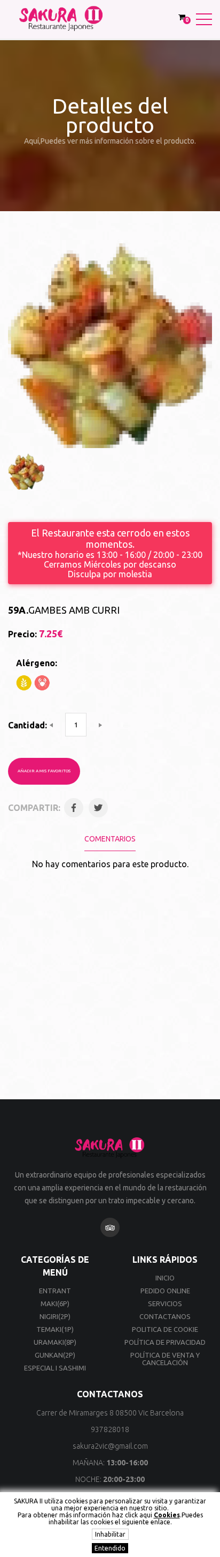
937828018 (110, 1429)
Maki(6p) (55, 1303)
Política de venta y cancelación (165, 1358)
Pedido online (165, 1290)
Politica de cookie (165, 1329)
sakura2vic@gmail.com (110, 1446)
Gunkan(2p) (55, 1355)
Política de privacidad (165, 1342)
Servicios (165, 1303)
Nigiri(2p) (55, 1316)
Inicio (165, 1278)
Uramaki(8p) (55, 1342)
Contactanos (165, 1316)
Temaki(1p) (55, 1329)
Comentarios (110, 839)
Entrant (55, 1290)
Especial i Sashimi (55, 1368)
